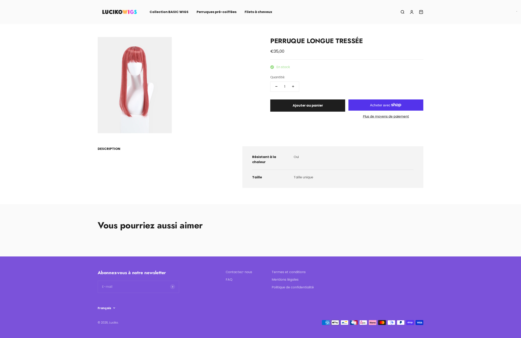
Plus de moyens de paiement (386, 116)
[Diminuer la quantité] (276, 86)
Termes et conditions (289, 272)
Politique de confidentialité (293, 287)
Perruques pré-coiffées (216, 12)
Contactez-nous (239, 272)
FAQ (229, 279)
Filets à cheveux (258, 12)
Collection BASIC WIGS (169, 12)
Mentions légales (285, 279)
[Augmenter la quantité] (293, 86)
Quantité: (277, 77)
